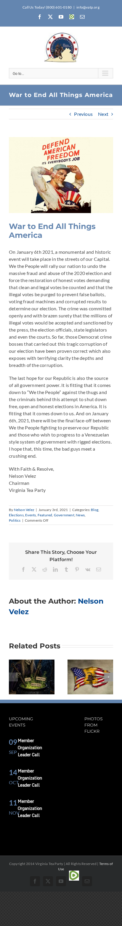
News (80, 515)
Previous (83, 114)
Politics (15, 520)
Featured (45, 515)
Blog (94, 510)
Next (103, 114)
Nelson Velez (24, 510)
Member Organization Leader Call (30, 747)
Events (30, 515)
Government (64, 515)
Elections (16, 515)
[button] (13, 677)
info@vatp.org (87, 7)
